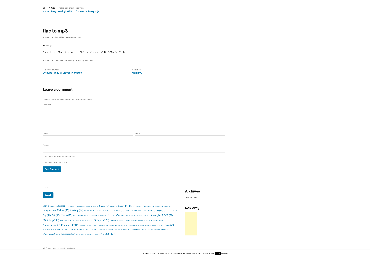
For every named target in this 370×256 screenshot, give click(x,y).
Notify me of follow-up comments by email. (60, 156)
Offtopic (101, 220)
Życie (109, 233)
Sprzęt (170, 225)
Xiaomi (89, 234)
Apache (73, 206)
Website (46, 145)
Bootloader (139, 206)
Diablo (86, 210)
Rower (133, 225)
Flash (127, 210)
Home (46, 11)
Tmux (87, 229)
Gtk (56, 215)
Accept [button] (218, 253)
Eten (104, 210)
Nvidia (90, 220)
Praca (154, 220)
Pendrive (121, 220)
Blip (121, 206)
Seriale (155, 225)
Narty (71, 220)
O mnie (80, 11)
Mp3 (92, 60)
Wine (58, 234)
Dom (92, 210)
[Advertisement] (191, 223)
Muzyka (63, 220)
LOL (168, 215)
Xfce (83, 234)
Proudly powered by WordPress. (63, 248)
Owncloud (114, 220)
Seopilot (148, 225)
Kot (128, 215)
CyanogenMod (49, 211)
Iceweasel (103, 215)
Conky (167, 206)
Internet (114, 215)
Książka (134, 215)
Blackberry (113, 206)
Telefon (68, 229)
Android (63, 205)
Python (89, 225)
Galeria (136, 210)
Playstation (141, 220)
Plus (148, 220)
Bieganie (104, 206)
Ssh (44, 229)
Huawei (87, 215)
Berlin (95, 206)
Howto (87, 60)
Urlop (145, 229)
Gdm (144, 210)
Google (160, 210)
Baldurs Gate (81, 206)
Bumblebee (159, 206)
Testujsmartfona (79, 229)
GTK (69, 11)
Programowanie (51, 225)
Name (45, 134)
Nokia (84, 220)
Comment (47, 105)
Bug (154, 206)
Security (141, 225)
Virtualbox (164, 229)
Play (134, 220)
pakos (47, 37)
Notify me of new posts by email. (56, 162)
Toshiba (94, 229)
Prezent (161, 220)
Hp (75, 215)
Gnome (151, 210)
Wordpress (68, 234)
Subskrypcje (92, 11)
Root (126, 225)
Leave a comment (74, 37)
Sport (161, 225)
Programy (69, 225)
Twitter (126, 229)
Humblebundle (94, 215)
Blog (53, 11)
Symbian (50, 229)
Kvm (141, 215)
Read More (224, 253)
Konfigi (62, 11)
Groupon (169, 210)
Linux (156, 215)
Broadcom (147, 206)
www (78, 234)
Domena (98, 210)
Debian (63, 210)
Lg (146, 215)
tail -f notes (49, 7)
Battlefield (89, 206)
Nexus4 (78, 220)
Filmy (120, 210)
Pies (127, 220)
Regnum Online (116, 225)
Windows (49, 234)
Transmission (103, 229)
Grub (175, 210)
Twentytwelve (118, 229)
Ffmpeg (81, 60)
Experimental (111, 210)
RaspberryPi (103, 225)
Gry (47, 215)
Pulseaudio (82, 225)
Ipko (123, 215)
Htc (80, 215)
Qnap (95, 225)
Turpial (110, 229)
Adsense (53, 206)
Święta (97, 234)
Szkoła (59, 229)
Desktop (76, 210)
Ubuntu (135, 229)
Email (137, 134)
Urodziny (155, 229)
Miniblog (71, 60)
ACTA (46, 206)
